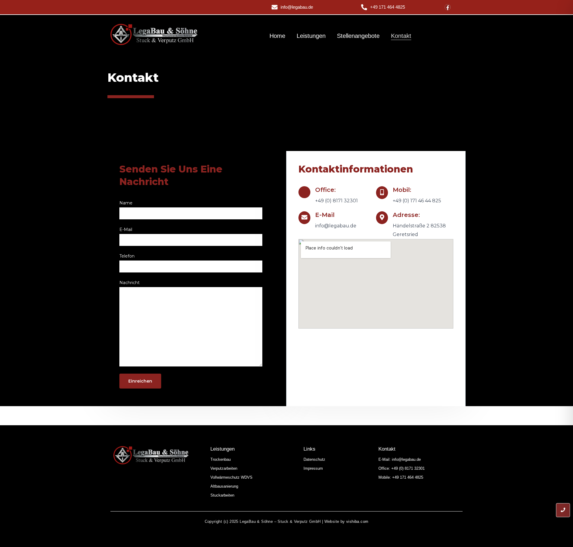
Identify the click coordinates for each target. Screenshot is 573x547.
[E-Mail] (304, 217)
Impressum (313, 468)
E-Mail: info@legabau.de (399, 459)
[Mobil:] (382, 192)
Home (277, 36)
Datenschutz (314, 459)
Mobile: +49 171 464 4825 (400, 477)
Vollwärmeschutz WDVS (231, 477)
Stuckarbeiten (222, 495)
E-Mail (125, 229)
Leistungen (311, 36)
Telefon (127, 256)
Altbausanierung (224, 486)
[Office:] (304, 192)
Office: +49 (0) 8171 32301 (401, 468)
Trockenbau (220, 459)
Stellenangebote (358, 36)
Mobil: (402, 189)
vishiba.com (357, 521)
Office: (325, 189)
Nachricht (129, 282)
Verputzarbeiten (223, 468)
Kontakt (401, 36)
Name (126, 203)
